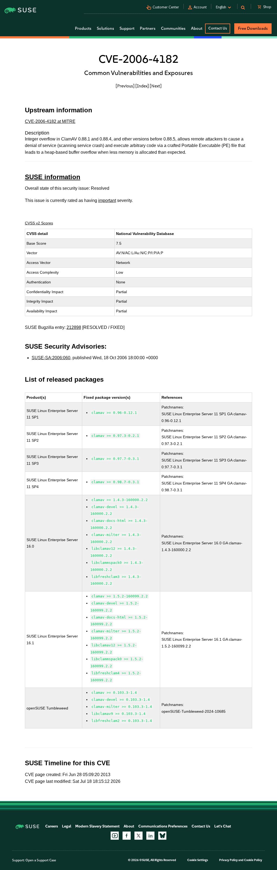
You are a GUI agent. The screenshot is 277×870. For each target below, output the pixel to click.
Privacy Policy (228, 860)
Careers (51, 826)
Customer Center (166, 7)
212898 (74, 327)
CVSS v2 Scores (39, 223)
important (107, 200)
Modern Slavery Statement (97, 826)
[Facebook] (127, 836)
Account (200, 7)
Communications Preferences (162, 826)
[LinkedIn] (150, 836)
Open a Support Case (40, 860)
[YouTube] (115, 836)
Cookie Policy (253, 860)
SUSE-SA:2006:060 (51, 357)
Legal (66, 826)
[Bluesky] (162, 836)
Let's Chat (222, 826)
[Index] (142, 86)
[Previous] (125, 86)
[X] (138, 836)
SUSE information (52, 177)
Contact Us (217, 28)
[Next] (155, 86)
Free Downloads (253, 28)
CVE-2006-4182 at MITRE (50, 121)
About (129, 826)
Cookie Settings (197, 860)
